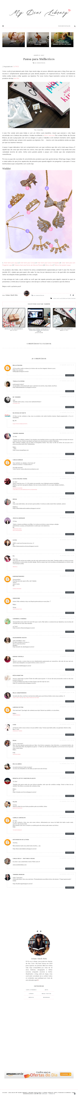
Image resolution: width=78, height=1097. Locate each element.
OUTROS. (16, 66)
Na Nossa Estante (19, 413)
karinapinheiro (18, 576)
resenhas (46, 997)
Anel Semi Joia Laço (10, 263)
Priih (14, 740)
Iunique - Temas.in (48, 1093)
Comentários (40, 62)
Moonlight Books (17, 730)
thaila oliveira (19, 381)
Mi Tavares (17, 397)
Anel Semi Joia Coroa (27, 263)
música (31, 997)
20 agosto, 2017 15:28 (67, 740)
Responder (69, 375)
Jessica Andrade (19, 518)
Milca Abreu (17, 764)
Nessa (15, 499)
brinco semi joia (49, 135)
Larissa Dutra (18, 707)
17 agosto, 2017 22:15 (67, 396)
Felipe (15, 801)
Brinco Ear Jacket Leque (63, 265)
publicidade (71, 298)
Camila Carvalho (19, 817)
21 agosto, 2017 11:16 (67, 763)
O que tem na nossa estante (20, 423)
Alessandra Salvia (20, 637)
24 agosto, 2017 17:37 (67, 874)
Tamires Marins (18, 433)
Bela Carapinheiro (20, 692)
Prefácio (15, 566)
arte (46, 989)
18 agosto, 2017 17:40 (67, 576)
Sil (14, 555)
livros (31, 993)
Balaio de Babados (17, 488)
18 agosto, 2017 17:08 (67, 539)
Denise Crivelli (18, 656)
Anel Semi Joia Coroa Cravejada (48, 263)
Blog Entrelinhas (17, 808)
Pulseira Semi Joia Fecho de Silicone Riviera (28, 265)
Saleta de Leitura (17, 609)
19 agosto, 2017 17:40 (67, 692)
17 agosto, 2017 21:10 (67, 364)
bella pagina (17, 365)
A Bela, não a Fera (17, 697)
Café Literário (31, 989)
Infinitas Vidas (16, 754)
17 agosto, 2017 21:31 (67, 380)
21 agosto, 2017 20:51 (67, 778)
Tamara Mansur (18, 874)
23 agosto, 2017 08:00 (67, 817)
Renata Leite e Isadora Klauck (24, 778)
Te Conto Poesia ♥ (17, 830)
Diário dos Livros (17, 528)
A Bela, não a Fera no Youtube (31, 697)
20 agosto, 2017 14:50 (67, 724)
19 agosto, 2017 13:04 (67, 675)
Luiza (15, 540)
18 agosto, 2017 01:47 (67, 433)
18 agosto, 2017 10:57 (67, 478)
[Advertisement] (38, 1032)
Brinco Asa (49, 265)
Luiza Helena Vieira (20, 478)
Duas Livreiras (16, 715)
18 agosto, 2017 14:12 (67, 498)
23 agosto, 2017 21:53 (67, 858)
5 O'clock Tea (16, 403)
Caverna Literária (19, 618)
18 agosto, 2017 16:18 (67, 517)
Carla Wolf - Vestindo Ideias (24, 858)
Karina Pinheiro (17, 588)
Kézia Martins (18, 675)
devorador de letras (21, 839)
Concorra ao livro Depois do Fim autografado (25, 489)
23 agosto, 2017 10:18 (67, 839)
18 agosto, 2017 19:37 (67, 597)
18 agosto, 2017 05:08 (67, 459)
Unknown (16, 598)
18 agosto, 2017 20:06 (67, 618)
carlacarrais (18, 459)
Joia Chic (16, 78)
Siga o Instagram (17, 530)
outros (63, 298)
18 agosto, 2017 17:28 (67, 555)
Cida (14, 724)
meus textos (46, 993)
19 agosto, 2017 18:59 (67, 706)
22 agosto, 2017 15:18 (67, 801)
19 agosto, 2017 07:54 (67, 637)
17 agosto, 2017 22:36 (67, 412)
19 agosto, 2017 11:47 (67, 656)
